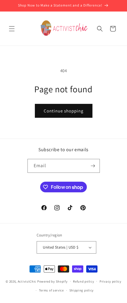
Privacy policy (110, 281)
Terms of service (51, 290)
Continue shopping (64, 111)
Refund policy (83, 281)
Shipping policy (81, 290)
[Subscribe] (93, 166)
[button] (11, 28)
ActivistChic (27, 281)
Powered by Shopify (52, 281)
